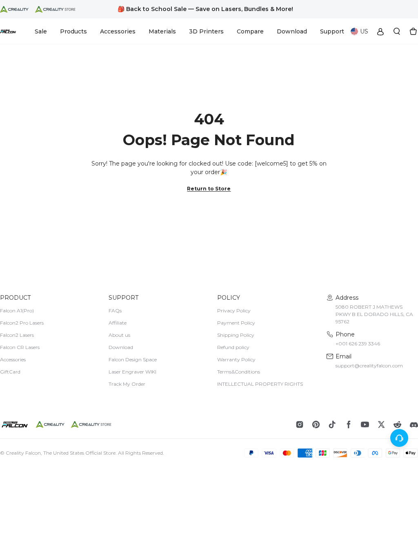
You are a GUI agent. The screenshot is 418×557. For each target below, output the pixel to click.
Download (121, 347)
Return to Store (209, 189)
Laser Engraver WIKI (132, 372)
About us (119, 335)
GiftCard (10, 372)
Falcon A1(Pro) (17, 310)
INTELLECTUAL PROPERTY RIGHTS (260, 384)
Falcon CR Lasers (20, 347)
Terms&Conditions (238, 372)
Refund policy (233, 347)
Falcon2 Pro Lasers (22, 323)
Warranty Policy (236, 359)
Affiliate (118, 323)
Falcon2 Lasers (17, 335)
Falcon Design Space (133, 359)
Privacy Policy (234, 310)
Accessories (13, 359)
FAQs (115, 310)
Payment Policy (236, 323)
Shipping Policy (235, 335)
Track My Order (127, 384)
